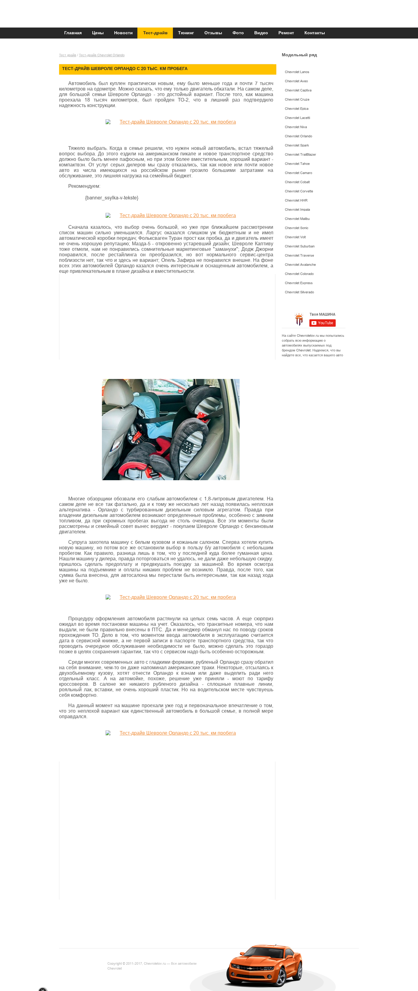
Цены (98, 33)
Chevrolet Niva (296, 127)
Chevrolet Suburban (300, 246)
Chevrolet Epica (296, 108)
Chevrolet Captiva (298, 90)
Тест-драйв (155, 33)
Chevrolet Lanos (297, 72)
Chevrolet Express (299, 283)
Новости (123, 33)
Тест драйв (67, 55)
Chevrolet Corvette (299, 191)
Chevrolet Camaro (298, 173)
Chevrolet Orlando (298, 136)
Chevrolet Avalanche (300, 264)
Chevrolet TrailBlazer (300, 154)
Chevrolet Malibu (297, 219)
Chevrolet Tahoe (297, 163)
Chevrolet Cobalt (297, 182)
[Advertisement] (176, 317)
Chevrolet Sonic (296, 228)
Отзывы (213, 33)
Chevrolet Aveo (296, 81)
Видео (261, 33)
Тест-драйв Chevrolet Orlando (102, 55)
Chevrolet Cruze (297, 99)
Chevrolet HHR (296, 200)
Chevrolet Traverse (299, 255)
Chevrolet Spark (297, 145)
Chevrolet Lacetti (297, 118)
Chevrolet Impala (297, 209)
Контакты (314, 33)
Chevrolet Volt (295, 237)
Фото (238, 33)
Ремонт (286, 33)
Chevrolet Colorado (299, 274)
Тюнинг (186, 33)
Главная (73, 33)
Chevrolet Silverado (299, 292)
